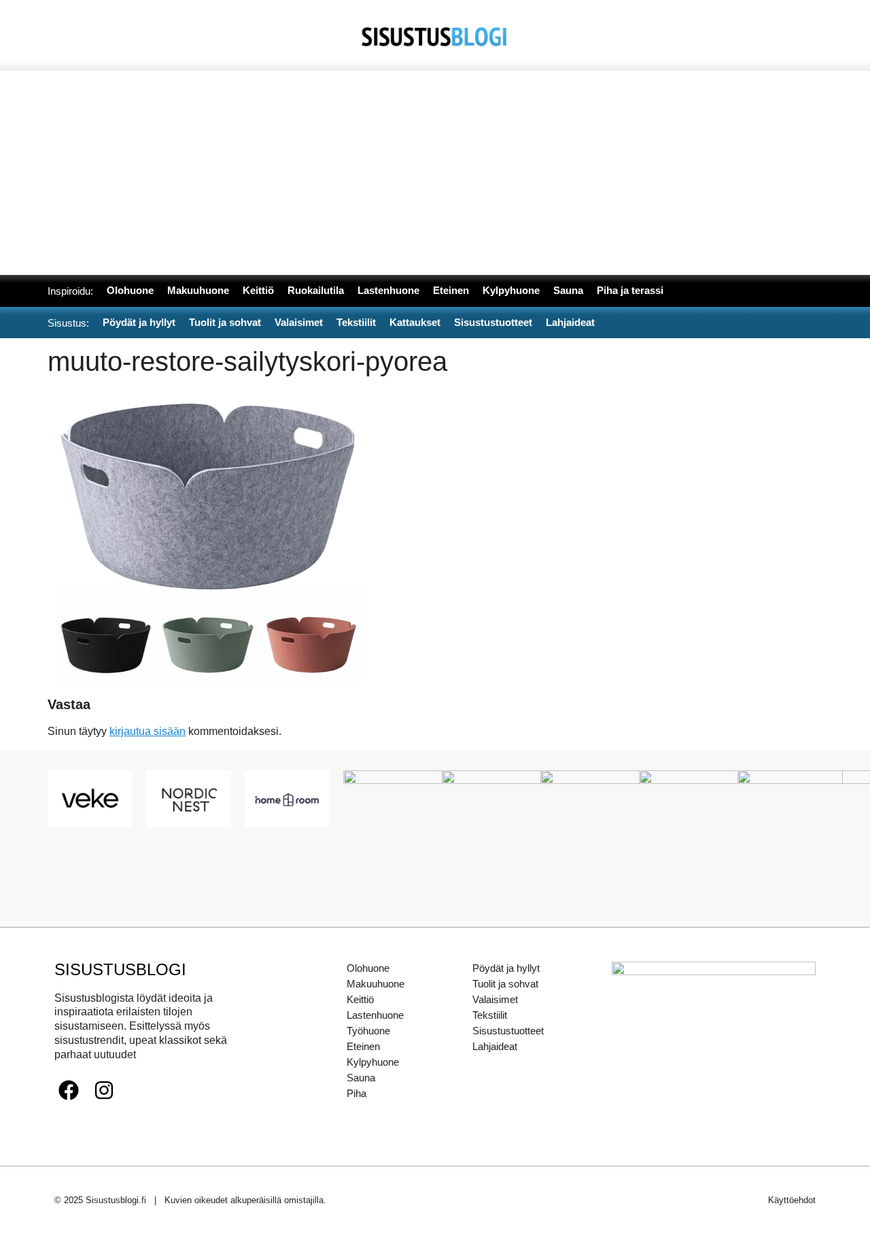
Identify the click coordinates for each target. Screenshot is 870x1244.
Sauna (361, 1077)
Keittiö (360, 999)
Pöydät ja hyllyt (506, 968)
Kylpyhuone (373, 1062)
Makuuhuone (375, 983)
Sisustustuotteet (508, 1030)
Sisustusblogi (120, 969)
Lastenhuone (375, 1015)
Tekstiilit (489, 1015)
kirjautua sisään (147, 731)
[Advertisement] (435, 173)
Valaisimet (495, 999)
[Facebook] (68, 1090)
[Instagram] (104, 1090)
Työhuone (368, 1030)
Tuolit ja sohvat (505, 983)
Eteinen (363, 1046)
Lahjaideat (494, 1046)
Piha (356, 1093)
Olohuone (368, 968)
